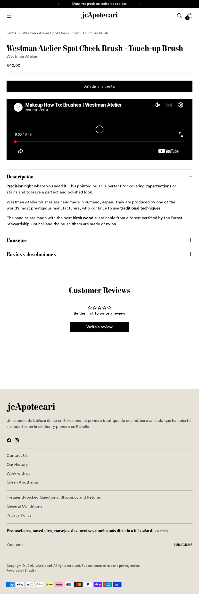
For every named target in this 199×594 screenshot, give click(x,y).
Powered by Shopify (21, 570)
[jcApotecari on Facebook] (9, 441)
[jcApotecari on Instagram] (17, 441)
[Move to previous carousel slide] (177, 373)
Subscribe (183, 545)
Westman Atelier (22, 57)
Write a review (99, 327)
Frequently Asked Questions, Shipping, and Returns (54, 497)
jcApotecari (43, 565)
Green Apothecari (23, 482)
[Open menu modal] (9, 16)
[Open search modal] (179, 16)
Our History (17, 465)
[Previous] (58, 4)
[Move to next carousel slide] (188, 372)
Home (12, 33)
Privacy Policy (19, 515)
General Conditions (24, 506)
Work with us (18, 474)
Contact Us (17, 456)
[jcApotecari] (99, 15)
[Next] (140, 4)
